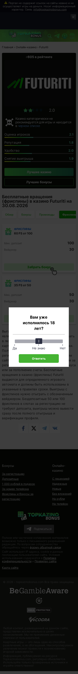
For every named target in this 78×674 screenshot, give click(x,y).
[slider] (38, 341)
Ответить (39, 358)
